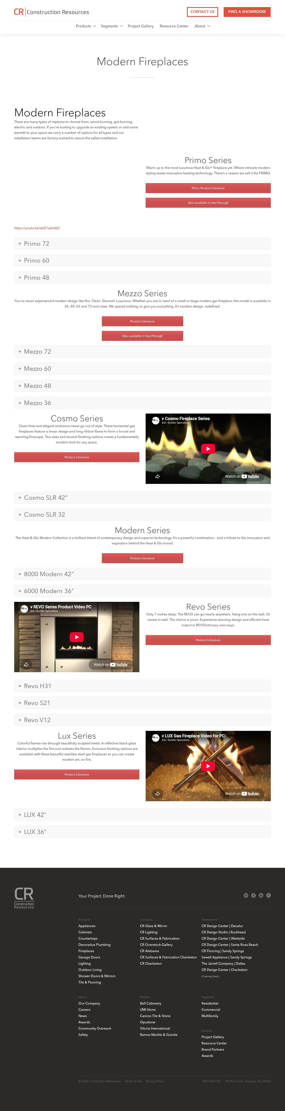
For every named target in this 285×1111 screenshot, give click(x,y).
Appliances (86, 926)
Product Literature (142, 321)
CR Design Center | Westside (223, 938)
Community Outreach (94, 1028)
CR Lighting (149, 932)
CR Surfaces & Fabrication (159, 938)
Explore (207, 1031)
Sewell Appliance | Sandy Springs (227, 957)
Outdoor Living (90, 970)
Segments (109, 26)
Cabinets (85, 932)
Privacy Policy (155, 1081)
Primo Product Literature (208, 188)
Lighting (84, 963)
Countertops (87, 938)
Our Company (89, 1003)
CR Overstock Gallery (156, 945)
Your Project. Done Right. (101, 895)
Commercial (211, 1009)
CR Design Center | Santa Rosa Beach (230, 945)
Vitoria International (155, 1028)
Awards (84, 1022)
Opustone (147, 1022)
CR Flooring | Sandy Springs (223, 951)
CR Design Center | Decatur (222, 926)
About (200, 26)
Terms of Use (133, 1081)
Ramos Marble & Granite (159, 1035)
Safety (83, 1035)
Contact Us (202, 12)
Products (83, 26)
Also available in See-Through (208, 203)
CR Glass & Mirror (153, 926)
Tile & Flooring (89, 982)
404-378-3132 (211, 1081)
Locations (146, 919)
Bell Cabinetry (150, 1003)
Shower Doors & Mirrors (96, 976)
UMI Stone (148, 1009)
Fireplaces (86, 951)
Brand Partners (213, 1049)
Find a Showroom (247, 12)
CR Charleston (151, 963)
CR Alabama (149, 951)
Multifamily (210, 1016)
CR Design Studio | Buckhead (224, 932)
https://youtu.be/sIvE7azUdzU (36, 228)
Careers (84, 1009)
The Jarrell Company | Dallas (223, 963)
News (82, 1016)
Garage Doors (89, 957)
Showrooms (209, 919)
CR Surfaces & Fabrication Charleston (168, 957)
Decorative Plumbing (94, 945)
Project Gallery (141, 26)
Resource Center (174, 26)
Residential (210, 1003)
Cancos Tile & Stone (155, 1016)
